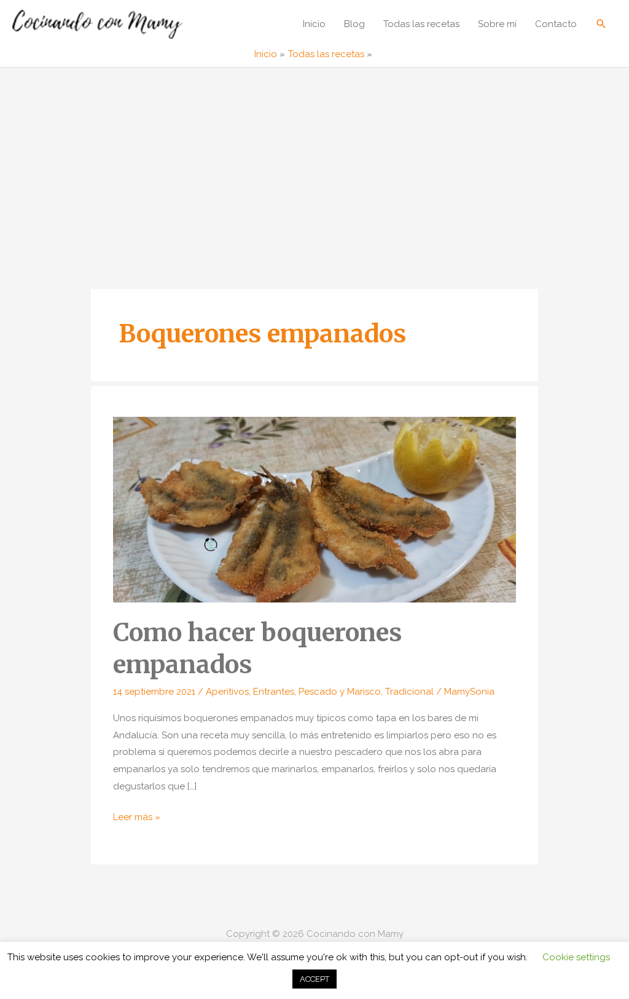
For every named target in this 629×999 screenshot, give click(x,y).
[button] (601, 24)
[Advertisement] (314, 160)
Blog (354, 24)
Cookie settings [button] (576, 957)
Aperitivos (227, 691)
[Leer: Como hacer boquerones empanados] (314, 509)
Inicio (314, 24)
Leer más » (136, 818)
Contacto (556, 24)
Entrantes (273, 691)
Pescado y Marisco (340, 691)
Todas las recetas (421, 24)
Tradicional (409, 691)
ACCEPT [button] (314, 979)
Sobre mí (497, 24)
